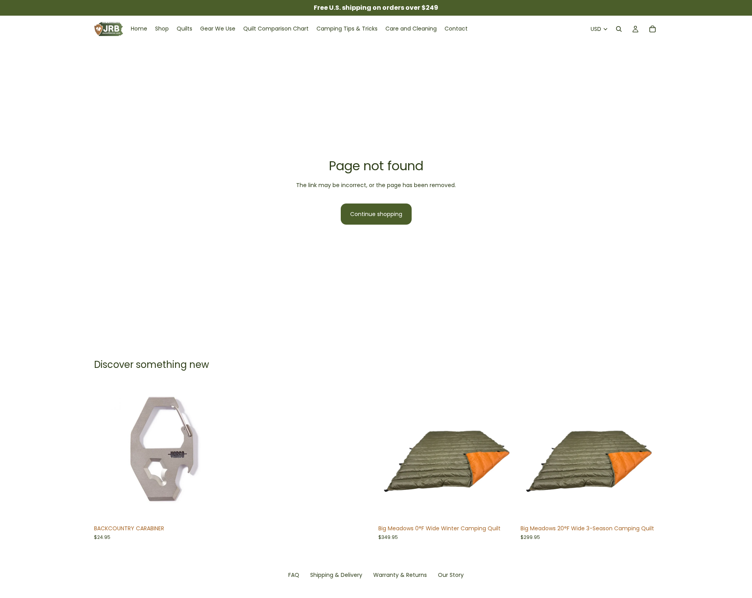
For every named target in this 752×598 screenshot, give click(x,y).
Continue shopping (376, 214)
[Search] (618, 29)
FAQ (293, 575)
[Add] (219, 509)
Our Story (451, 575)
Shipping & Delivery (336, 575)
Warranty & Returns (400, 575)
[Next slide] (219, 452)
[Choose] (504, 509)
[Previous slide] (106, 452)
